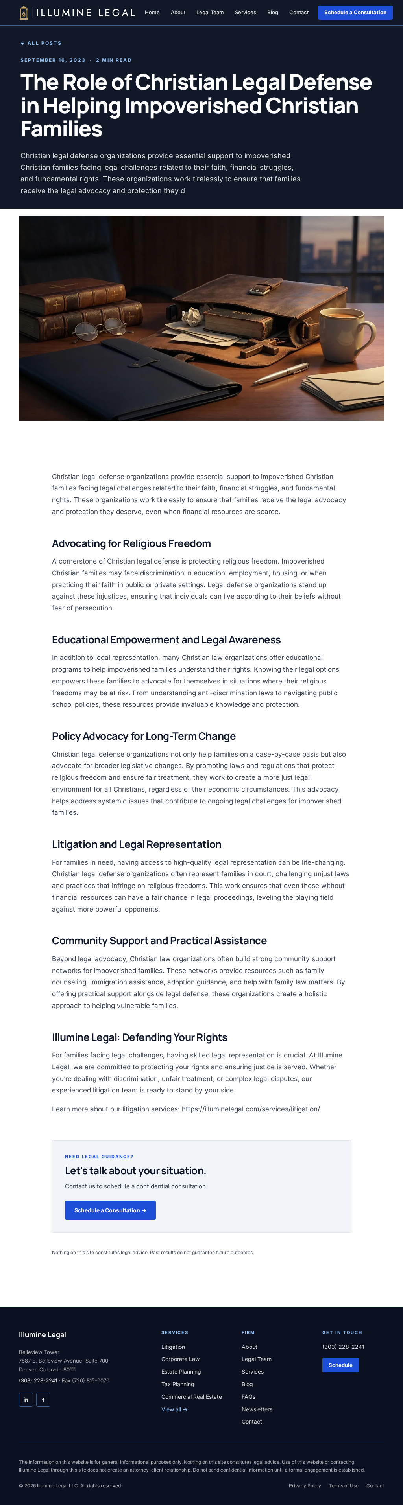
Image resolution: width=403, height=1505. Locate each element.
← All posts (41, 43)
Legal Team (210, 12)
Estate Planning (181, 1371)
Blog (272, 12)
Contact (299, 12)
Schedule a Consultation (355, 12)
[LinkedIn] (26, 1400)
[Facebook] (43, 1400)
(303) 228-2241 (38, 1380)
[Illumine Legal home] (77, 12)
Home (152, 12)
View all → (174, 1409)
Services (245, 12)
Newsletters (257, 1409)
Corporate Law (180, 1359)
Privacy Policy (305, 1485)
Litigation (173, 1346)
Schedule (341, 1365)
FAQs (248, 1396)
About (178, 12)
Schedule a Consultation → (110, 1210)
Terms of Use (344, 1485)
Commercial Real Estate (191, 1396)
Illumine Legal (42, 1334)
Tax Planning (177, 1384)
